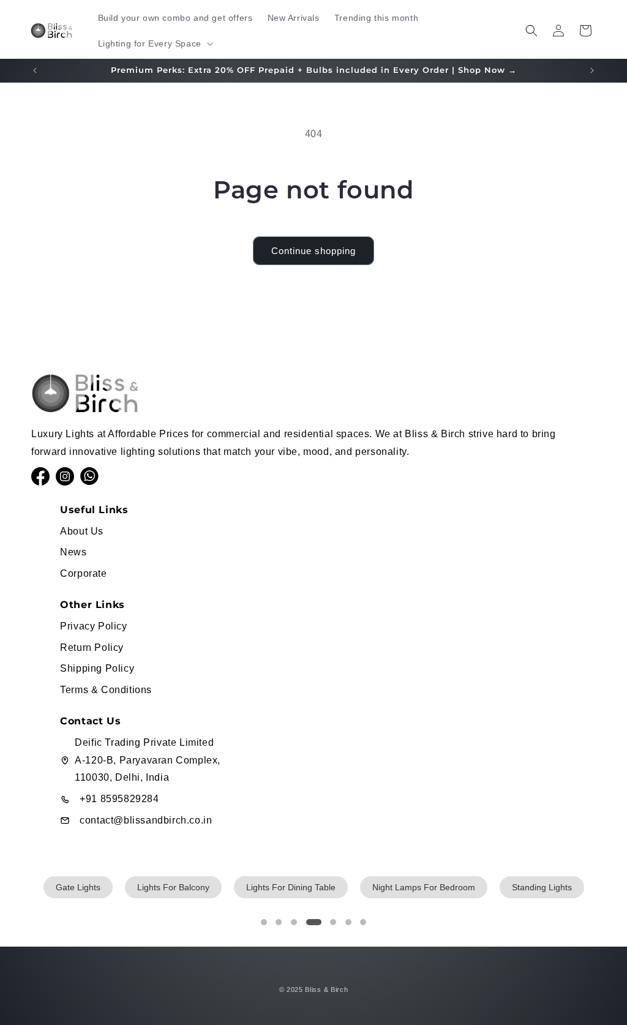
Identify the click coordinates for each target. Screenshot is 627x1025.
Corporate (83, 573)
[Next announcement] (592, 70)
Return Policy (92, 647)
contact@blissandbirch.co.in (146, 820)
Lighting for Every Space (149, 43)
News (73, 552)
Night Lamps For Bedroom (423, 887)
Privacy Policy (93, 626)
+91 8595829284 (119, 799)
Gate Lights (78, 887)
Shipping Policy (97, 668)
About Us (81, 531)
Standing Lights (542, 887)
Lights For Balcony (173, 887)
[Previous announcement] (34, 70)
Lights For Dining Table (291, 887)
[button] (154, 43)
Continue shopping (313, 251)
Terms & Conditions (106, 690)
